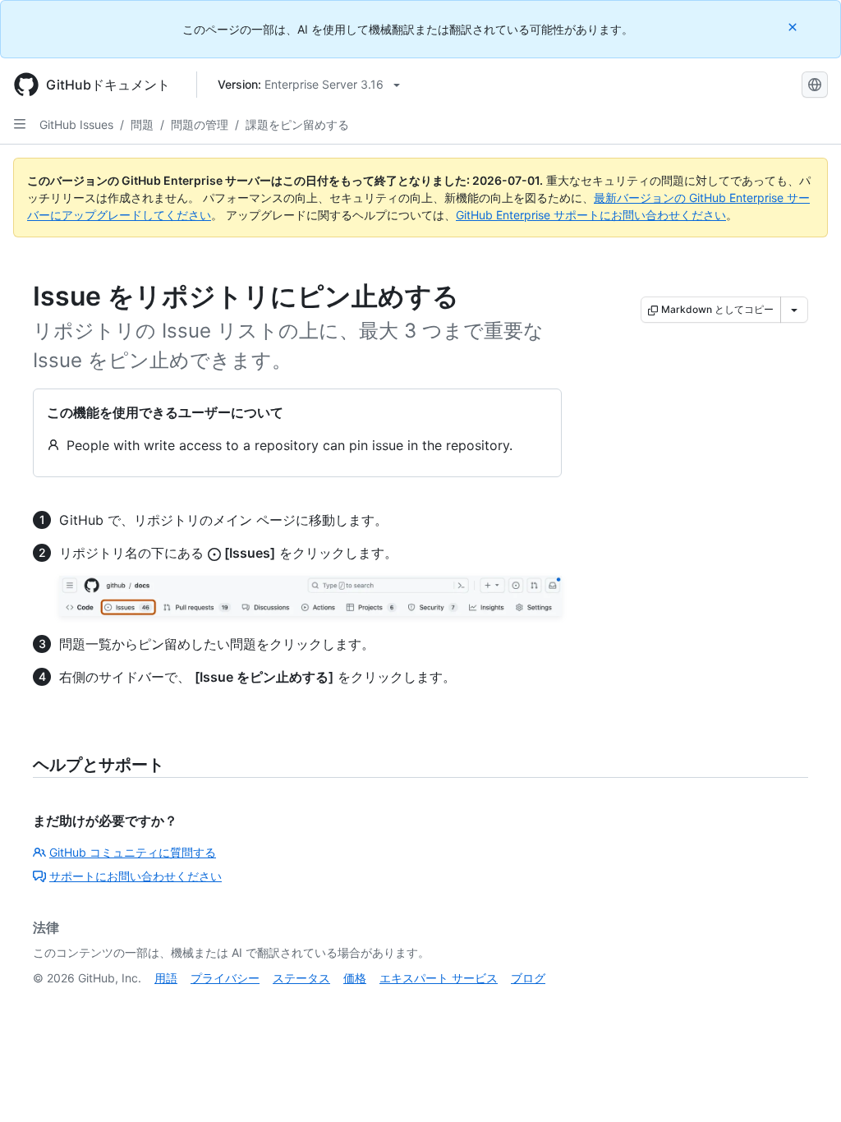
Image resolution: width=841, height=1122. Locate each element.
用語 (165, 978)
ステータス (301, 978)
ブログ (528, 978)
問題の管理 (199, 124)
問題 (142, 124)
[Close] (794, 26)
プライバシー (225, 978)
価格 (354, 978)
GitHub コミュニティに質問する (132, 852)
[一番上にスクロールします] (804, 1085)
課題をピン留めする (297, 124)
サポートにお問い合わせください (135, 876)
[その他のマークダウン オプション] (794, 310)
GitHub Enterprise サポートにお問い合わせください (591, 215)
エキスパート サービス (438, 978)
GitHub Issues (76, 124)
